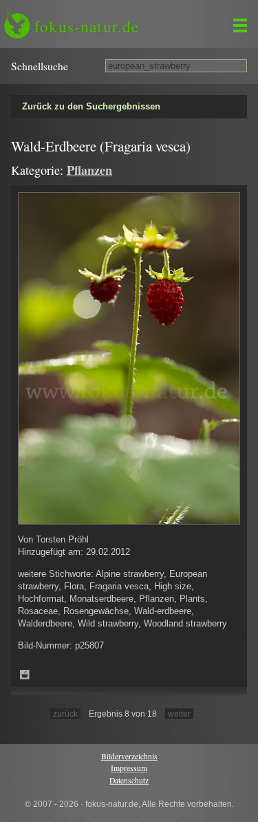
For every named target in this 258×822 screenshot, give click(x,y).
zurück (65, 713)
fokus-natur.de (86, 26)
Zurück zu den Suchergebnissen (91, 106)
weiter (179, 713)
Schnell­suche (39, 66)
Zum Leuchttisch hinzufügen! (25, 674)
